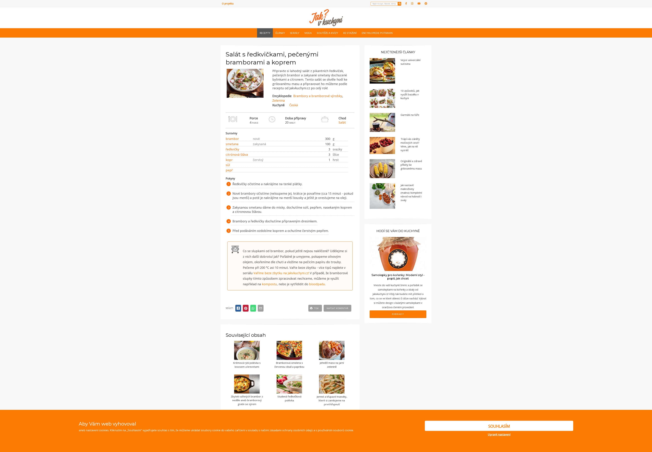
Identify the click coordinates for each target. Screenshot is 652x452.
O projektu (228, 3)
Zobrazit (398, 314)
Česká (293, 105)
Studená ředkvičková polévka (289, 398)
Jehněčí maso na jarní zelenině (332, 364)
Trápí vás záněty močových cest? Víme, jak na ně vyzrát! (410, 144)
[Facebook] (406, 3)
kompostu (269, 284)
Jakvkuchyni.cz (380, 294)
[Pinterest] (426, 3)
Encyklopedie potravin (377, 32)
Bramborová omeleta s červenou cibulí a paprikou (289, 364)
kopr (229, 160)
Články (280, 32)
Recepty (265, 32)
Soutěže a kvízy (327, 32)
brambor (232, 139)
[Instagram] (412, 3)
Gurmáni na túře (410, 114)
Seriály (294, 32)
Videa (308, 32)
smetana (232, 144)
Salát (342, 122)
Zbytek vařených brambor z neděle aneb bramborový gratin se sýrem (247, 400)
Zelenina (278, 100)
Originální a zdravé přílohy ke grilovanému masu (411, 164)
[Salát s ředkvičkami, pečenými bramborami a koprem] (245, 96)
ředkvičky (232, 149)
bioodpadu (317, 284)
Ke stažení (350, 32)
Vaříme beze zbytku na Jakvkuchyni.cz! (281, 273)
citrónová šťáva (237, 154)
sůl (228, 165)
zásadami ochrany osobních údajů (291, 430)
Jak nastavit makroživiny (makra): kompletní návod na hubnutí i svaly (411, 192)
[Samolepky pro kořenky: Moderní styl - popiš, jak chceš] (398, 253)
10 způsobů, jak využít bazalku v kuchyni (410, 94)
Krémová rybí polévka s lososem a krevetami (247, 364)
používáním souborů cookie (335, 430)
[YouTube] (419, 3)
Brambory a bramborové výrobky (317, 96)
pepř (229, 170)
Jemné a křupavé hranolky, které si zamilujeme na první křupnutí (332, 400)
